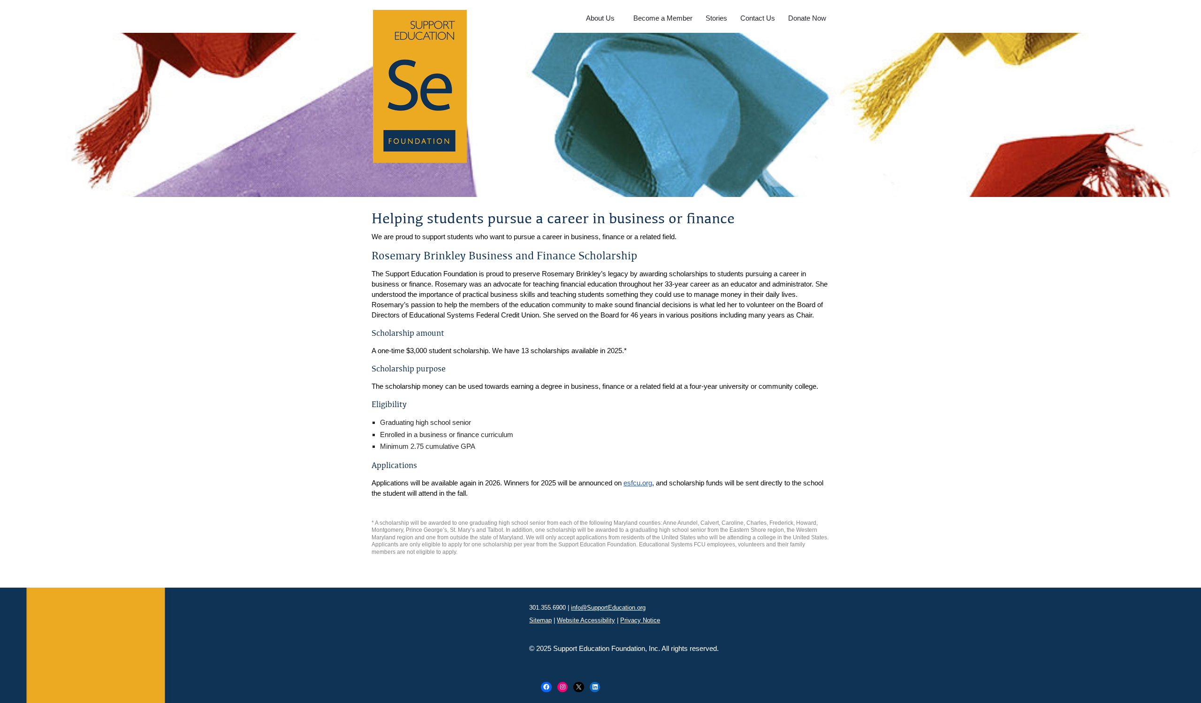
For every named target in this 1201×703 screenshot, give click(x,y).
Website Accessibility (586, 620)
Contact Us (757, 18)
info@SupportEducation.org (608, 607)
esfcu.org (637, 483)
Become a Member (662, 18)
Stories (716, 18)
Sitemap (540, 620)
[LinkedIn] (595, 687)
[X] (578, 687)
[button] (619, 18)
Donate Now (807, 18)
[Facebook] (546, 687)
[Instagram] (562, 687)
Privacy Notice (640, 620)
